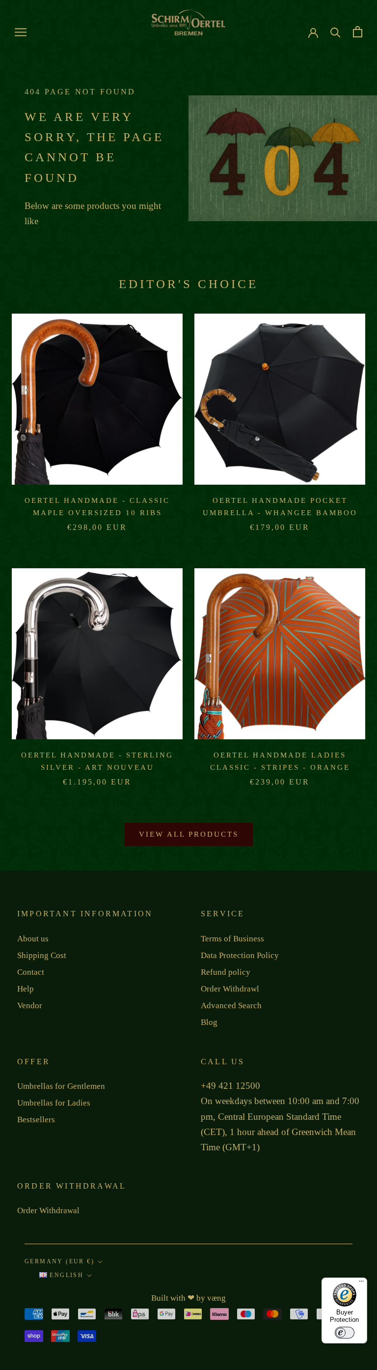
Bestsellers (36, 1119)
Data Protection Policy (240, 955)
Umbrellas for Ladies (53, 1103)
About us (33, 938)
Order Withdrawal (48, 1210)
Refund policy (225, 972)
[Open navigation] (21, 32)
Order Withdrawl (230, 988)
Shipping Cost (41, 955)
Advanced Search (231, 1005)
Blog (209, 1022)
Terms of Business (232, 938)
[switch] (344, 1333)
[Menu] (361, 1283)
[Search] (335, 32)
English (65, 1275)
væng (216, 1298)
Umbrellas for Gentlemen (61, 1086)
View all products (189, 834)
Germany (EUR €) (59, 1261)
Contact (30, 972)
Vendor (29, 1005)
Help (25, 988)
